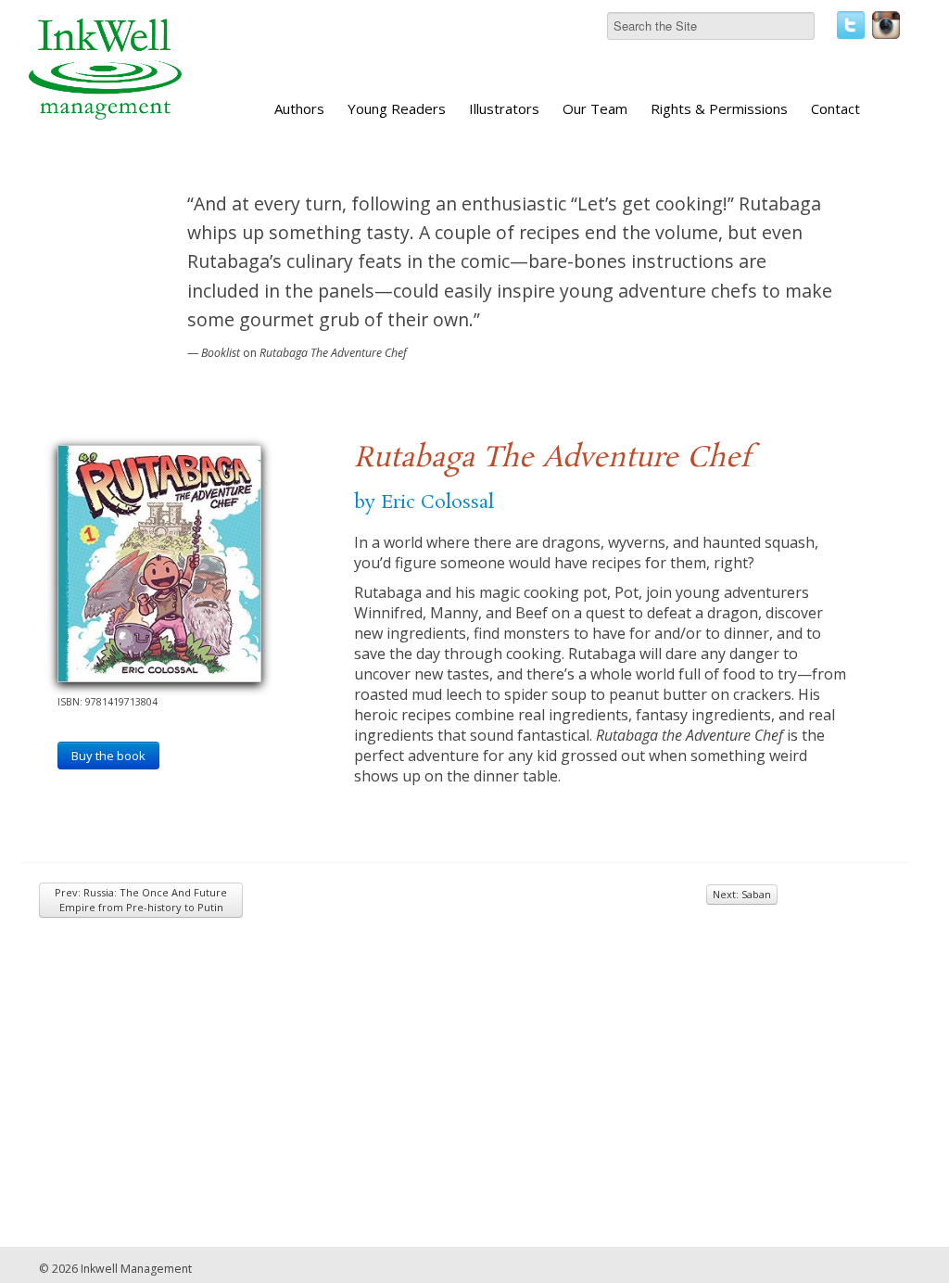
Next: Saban (742, 894)
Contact (835, 108)
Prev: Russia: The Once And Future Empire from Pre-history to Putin (141, 899)
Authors (299, 108)
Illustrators (504, 108)
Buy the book (108, 755)
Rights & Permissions (719, 108)
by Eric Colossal (424, 502)
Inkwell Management (136, 1269)
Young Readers (397, 108)
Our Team (595, 108)
